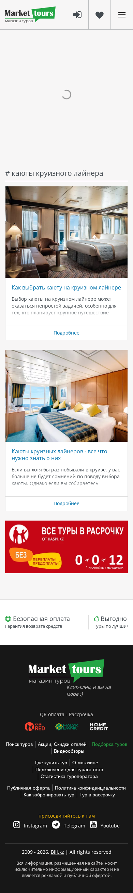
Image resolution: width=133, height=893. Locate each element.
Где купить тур (51, 762)
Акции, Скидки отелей (62, 744)
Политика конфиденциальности (90, 788)
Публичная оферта (28, 788)
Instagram (35, 825)
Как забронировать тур (49, 794)
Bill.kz (57, 852)
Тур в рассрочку (97, 794)
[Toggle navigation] (122, 14)
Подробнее (66, 332)
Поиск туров (19, 744)
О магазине (85, 762)
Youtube (109, 825)
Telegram (73, 825)
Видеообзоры (69, 751)
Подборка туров (109, 744)
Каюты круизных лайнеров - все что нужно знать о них (59, 455)
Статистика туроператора (69, 776)
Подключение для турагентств (69, 769)
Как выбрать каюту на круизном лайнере (66, 287)
